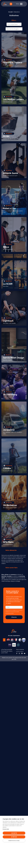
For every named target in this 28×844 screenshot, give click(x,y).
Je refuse (14, 837)
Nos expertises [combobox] (12, 24)
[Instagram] (19, 653)
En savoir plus (6, 829)
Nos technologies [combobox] (12, 29)
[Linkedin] (22, 653)
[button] (17, 4)
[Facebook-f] (16, 653)
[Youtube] (24, 653)
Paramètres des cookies (14, 840)
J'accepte (14, 833)
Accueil (10, 12)
